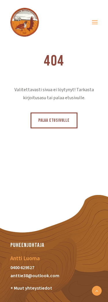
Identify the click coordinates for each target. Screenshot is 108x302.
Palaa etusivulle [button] (54, 120)
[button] (95, 22)
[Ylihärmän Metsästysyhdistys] (24, 22)
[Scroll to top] (97, 290)
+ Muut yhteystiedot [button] (31, 288)
